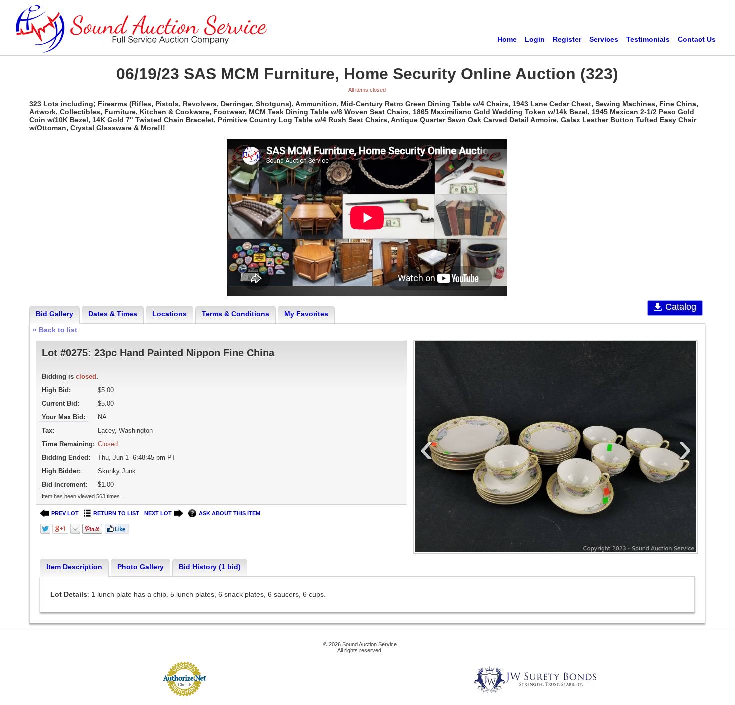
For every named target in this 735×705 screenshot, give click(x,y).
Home (507, 40)
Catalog (681, 307)
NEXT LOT (158, 513)
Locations (169, 314)
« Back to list (55, 330)
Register (567, 40)
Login (535, 40)
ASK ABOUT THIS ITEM (229, 513)
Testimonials (648, 40)
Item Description (74, 567)
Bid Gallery (55, 314)
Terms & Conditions (236, 314)
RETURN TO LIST (117, 513)
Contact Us (697, 40)
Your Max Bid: (64, 417)
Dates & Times (113, 314)
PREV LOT (65, 513)
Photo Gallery (141, 567)
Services (604, 40)
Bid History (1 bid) (210, 567)
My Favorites (306, 314)
